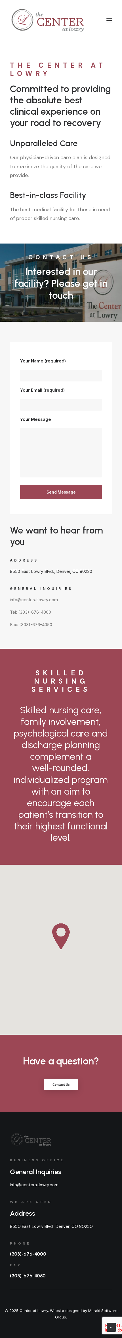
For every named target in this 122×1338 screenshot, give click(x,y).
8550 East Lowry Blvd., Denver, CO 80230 (51, 571)
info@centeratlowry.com (34, 1185)
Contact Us (61, 1085)
